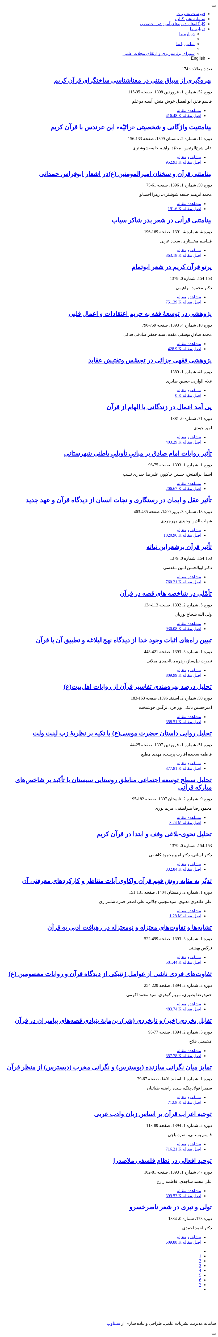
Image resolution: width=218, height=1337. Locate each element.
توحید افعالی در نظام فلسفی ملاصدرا (162, 1160)
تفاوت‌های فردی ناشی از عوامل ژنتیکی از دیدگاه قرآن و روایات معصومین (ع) (110, 973)
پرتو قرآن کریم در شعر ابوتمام (172, 266)
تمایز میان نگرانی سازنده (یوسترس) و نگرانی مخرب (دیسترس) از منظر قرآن (109, 1067)
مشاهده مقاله (189, 110)
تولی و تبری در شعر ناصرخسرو (170, 1207)
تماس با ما (185, 43)
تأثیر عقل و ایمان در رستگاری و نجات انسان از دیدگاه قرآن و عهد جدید (119, 500)
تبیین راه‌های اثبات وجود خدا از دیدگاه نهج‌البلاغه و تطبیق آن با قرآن (124, 640)
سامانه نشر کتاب (190, 18)
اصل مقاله (183, 115)
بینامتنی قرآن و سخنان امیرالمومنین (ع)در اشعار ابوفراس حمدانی (125, 173)
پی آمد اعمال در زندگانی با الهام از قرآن (159, 406)
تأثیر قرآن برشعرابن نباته (179, 546)
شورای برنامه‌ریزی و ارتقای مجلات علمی (159, 53)
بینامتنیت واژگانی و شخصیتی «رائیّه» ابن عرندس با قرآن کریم (131, 127)
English (198, 58)
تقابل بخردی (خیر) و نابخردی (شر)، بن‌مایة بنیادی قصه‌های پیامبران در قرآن (113, 1020)
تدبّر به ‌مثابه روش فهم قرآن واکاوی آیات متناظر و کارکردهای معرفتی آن (117, 880)
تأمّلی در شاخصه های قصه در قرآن (166, 593)
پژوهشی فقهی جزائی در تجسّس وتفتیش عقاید (150, 360)
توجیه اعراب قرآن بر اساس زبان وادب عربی (153, 1113)
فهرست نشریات (191, 13)
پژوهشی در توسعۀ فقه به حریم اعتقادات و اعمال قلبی (140, 313)
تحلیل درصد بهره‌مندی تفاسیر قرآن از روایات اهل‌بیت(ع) (138, 686)
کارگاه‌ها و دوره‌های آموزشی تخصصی (172, 23)
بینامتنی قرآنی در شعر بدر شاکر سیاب (162, 220)
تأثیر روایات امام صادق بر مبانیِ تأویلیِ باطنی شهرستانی (138, 453)
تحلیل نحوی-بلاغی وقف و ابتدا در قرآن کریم (154, 834)
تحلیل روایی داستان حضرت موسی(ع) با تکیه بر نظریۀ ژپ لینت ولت (122, 733)
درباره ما (197, 29)
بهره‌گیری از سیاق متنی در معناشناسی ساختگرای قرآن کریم (133, 80)
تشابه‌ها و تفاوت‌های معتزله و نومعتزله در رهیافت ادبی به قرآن (129, 927)
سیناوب (113, 1323)
